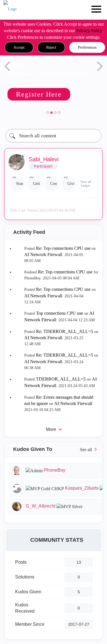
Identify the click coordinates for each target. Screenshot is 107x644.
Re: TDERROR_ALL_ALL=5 (64, 331)
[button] (19, 47)
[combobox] (53, 135)
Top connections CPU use (59, 313)
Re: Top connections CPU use (63, 248)
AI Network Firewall (43, 254)
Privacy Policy (89, 30)
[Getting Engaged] (34, 183)
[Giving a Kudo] (68, 183)
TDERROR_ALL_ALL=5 (61, 379)
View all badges (85, 183)
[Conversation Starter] (51, 183)
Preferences (87, 47)
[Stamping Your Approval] (17, 183)
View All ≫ (53, 449)
